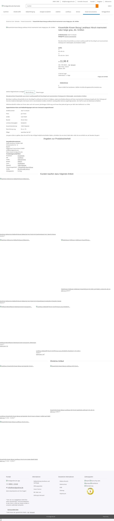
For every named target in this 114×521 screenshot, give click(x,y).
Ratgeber (99, 1)
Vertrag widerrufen (13, 509)
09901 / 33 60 (13, 484)
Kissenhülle (21, 156)
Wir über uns (37, 492)
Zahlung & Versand (39, 495)
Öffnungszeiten (38, 486)
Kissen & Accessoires (70, 36)
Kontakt (92, 1)
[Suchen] (97, 6)
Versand (73, 65)
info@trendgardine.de (68, 1)
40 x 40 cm (61, 51)
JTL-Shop (111, 516)
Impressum (63, 493)
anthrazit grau (22, 159)
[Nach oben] (0, 520)
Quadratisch (21, 163)
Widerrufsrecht (64, 481)
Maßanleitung (64, 83)
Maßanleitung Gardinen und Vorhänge (42, 482)
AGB (61, 487)
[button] (102, 6)
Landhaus (20, 157)
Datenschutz (63, 484)
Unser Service (37, 489)
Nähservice (108, 1)
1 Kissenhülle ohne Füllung (25, 167)
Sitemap (62, 490)
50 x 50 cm (63, 55)
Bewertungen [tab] (40, 92)
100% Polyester (22, 165)
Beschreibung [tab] (29, 92)
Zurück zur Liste (10, 21)
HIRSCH (20, 161)
